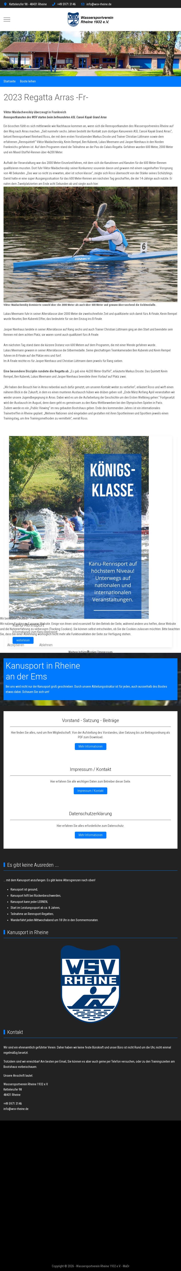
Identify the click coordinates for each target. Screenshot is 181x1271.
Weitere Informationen (82, 652)
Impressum (105, 652)
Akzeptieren (15, 645)
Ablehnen (46, 645)
